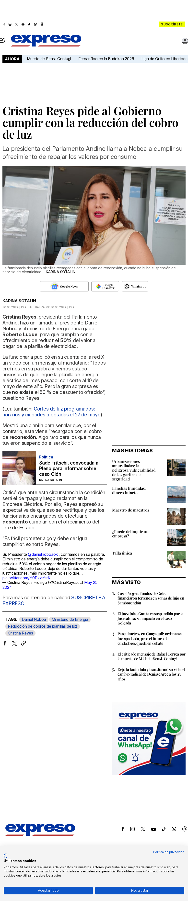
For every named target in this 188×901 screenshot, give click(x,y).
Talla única (122, 553)
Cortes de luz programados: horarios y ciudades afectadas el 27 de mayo (51, 412)
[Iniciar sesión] (185, 41)
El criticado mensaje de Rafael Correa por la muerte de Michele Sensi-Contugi (151, 656)
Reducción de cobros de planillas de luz (42, 626)
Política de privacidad (168, 852)
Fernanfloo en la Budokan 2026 (106, 58)
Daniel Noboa (34, 619)
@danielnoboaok (43, 554)
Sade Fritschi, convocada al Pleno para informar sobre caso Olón (69, 468)
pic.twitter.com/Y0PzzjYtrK (26, 577)
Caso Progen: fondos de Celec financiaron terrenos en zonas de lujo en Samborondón (151, 598)
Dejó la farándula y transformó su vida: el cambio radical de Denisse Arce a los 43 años (151, 674)
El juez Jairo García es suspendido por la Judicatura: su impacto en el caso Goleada (150, 618)
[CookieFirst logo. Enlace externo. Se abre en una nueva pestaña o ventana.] (5, 856)
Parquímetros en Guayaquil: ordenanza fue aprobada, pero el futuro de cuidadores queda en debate (150, 638)
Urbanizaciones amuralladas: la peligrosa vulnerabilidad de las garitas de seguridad (133, 470)
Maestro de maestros (130, 509)
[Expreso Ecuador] (40, 834)
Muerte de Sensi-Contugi (49, 58)
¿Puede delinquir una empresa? (131, 533)
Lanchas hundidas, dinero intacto (129, 490)
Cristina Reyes (20, 633)
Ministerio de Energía (70, 619)
